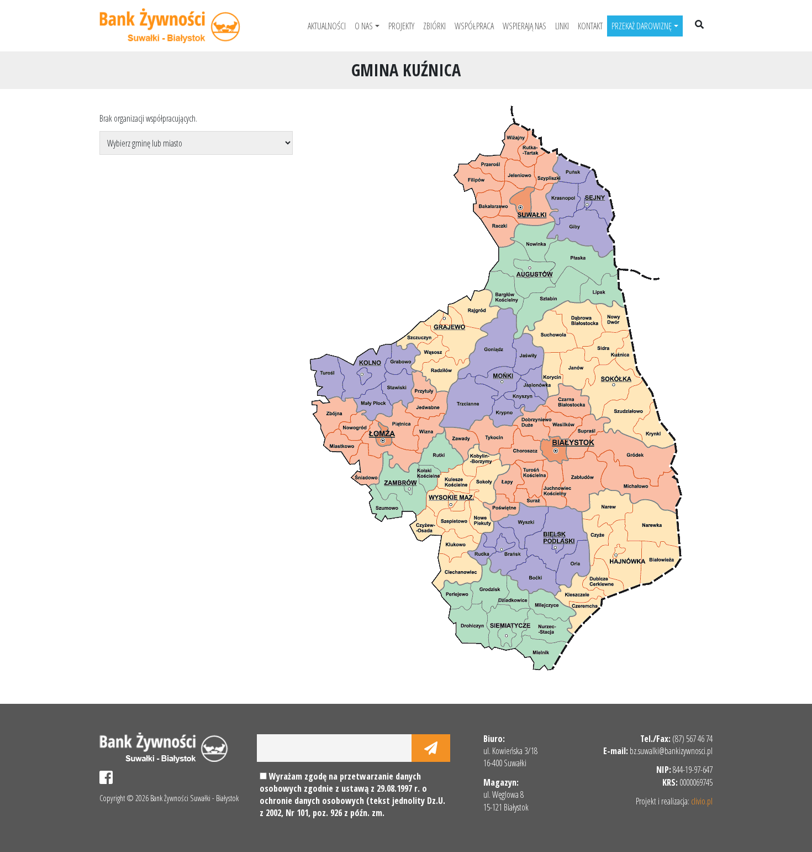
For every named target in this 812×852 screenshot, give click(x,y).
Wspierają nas (524, 26)
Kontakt (590, 26)
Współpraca (474, 26)
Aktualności (327, 26)
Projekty (401, 26)
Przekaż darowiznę (641, 26)
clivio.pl (702, 801)
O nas (364, 26)
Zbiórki (434, 26)
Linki (562, 26)
